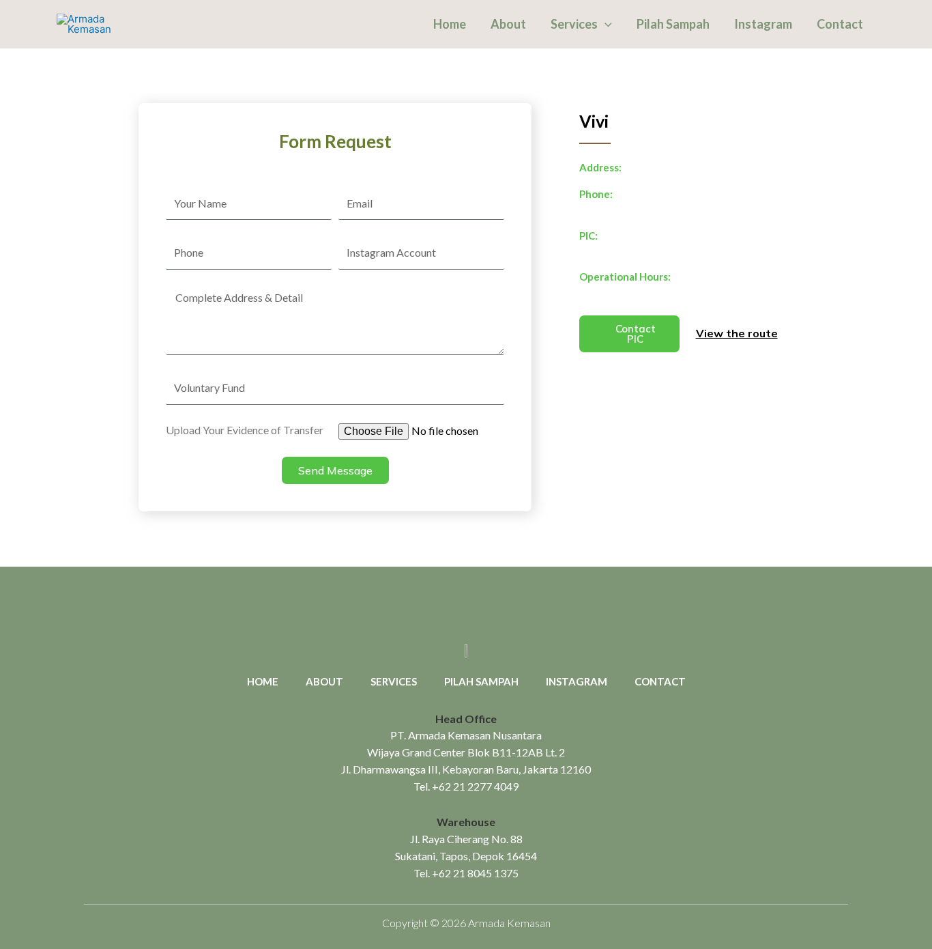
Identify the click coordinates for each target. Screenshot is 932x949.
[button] (605, 24)
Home (449, 23)
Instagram (763, 23)
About (508, 23)
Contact (840, 23)
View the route (737, 333)
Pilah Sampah (673, 23)
